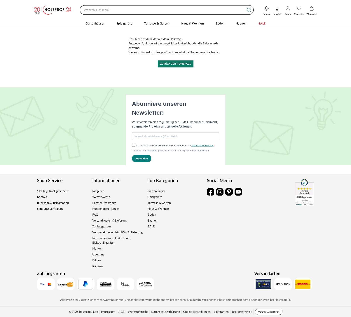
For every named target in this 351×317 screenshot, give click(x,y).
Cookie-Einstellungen (197, 311)
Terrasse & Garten (157, 23)
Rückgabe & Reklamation (53, 202)
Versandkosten (134, 299)
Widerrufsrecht (138, 311)
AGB (121, 311)
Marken (97, 248)
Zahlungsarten (101, 226)
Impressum (108, 311)
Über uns (98, 254)
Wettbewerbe (101, 197)
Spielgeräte (124, 23)
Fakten (96, 260)
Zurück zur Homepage (175, 64)
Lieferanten (221, 311)
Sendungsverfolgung (50, 208)
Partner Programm (104, 202)
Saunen (241, 23)
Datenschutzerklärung (165, 311)
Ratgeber (98, 191)
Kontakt (42, 197)
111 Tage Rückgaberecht (53, 191)
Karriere (97, 266)
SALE (262, 23)
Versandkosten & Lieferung (109, 220)
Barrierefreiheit (242, 311)
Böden (220, 23)
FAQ (95, 214)
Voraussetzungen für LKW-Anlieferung (117, 232)
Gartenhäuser (95, 23)
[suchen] (249, 10)
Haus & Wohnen (192, 23)
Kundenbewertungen (106, 208)
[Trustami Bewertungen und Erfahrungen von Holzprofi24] (304, 192)
